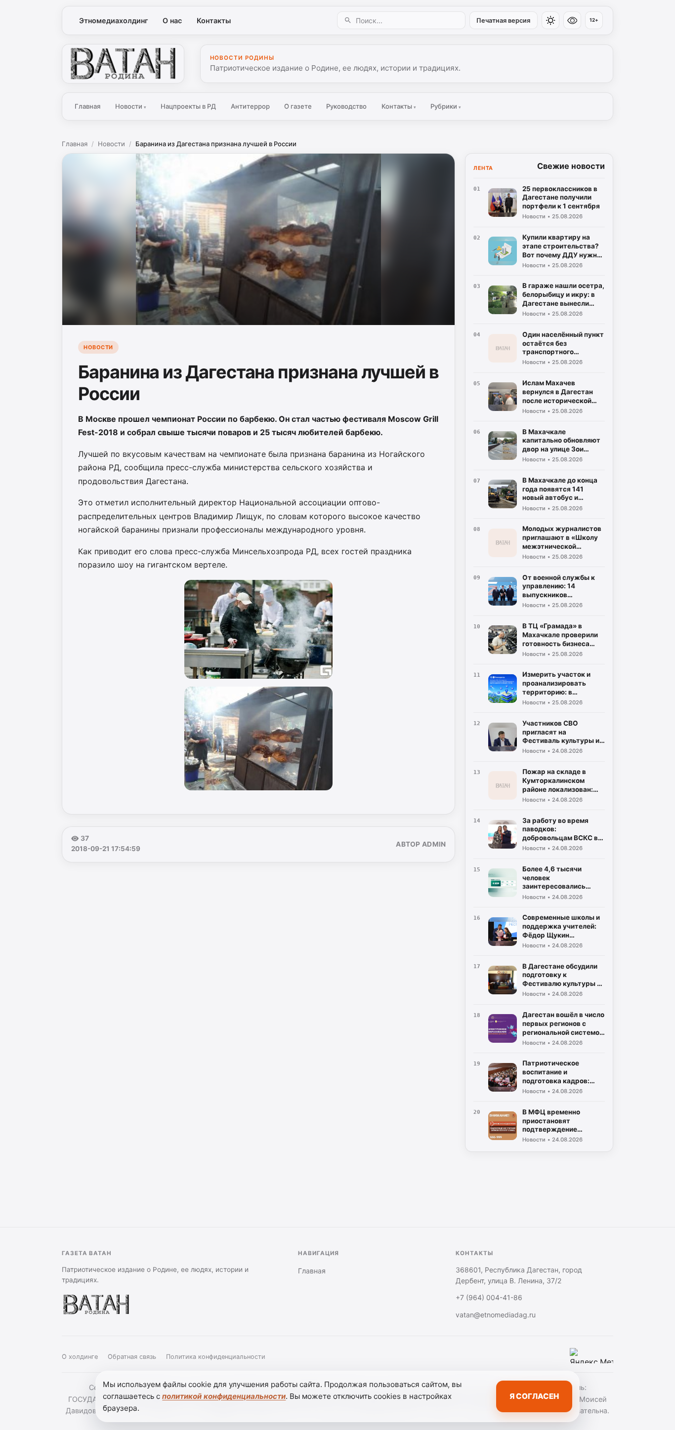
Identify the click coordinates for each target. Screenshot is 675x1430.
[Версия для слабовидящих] (572, 20)
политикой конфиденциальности (224, 1396)
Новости (130, 106)
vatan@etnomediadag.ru (496, 1314)
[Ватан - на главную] (123, 63)
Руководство (346, 106)
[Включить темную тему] (550, 20)
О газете (298, 106)
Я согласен (534, 1396)
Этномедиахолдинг (113, 20)
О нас (172, 20)
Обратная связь (132, 1356)
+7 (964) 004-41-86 (489, 1297)
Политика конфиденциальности (215, 1356)
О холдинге (80, 1356)
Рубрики (445, 106)
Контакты (214, 20)
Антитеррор (250, 106)
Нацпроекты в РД (188, 106)
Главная (87, 106)
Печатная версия (503, 20)
